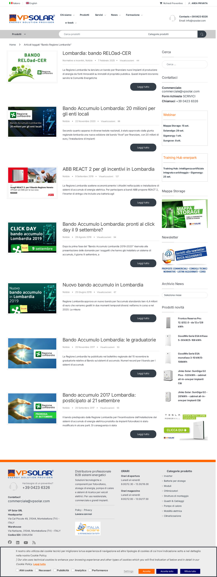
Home (12, 44)
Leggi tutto (143, 86)
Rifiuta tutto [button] (190, 571)
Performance (100, 570)
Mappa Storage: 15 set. (176, 125)
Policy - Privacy (83, 509)
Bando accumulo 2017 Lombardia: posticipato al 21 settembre (99, 398)
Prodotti (84, 14)
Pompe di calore (173, 505)
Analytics (80, 570)
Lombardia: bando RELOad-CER (97, 53)
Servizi (99, 14)
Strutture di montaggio (176, 495)
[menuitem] (14, 3)
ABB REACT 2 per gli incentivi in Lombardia (109, 169)
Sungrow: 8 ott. (172, 140)
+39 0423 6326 (187, 101)
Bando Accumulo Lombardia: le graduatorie (109, 340)
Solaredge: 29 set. (173, 130)
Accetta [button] (146, 571)
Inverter (168, 475)
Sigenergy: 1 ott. (172, 135)
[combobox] (102, 34)
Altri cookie (26, 570)
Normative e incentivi (73, 60)
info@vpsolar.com (196, 20)
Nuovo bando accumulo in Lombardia (103, 285)
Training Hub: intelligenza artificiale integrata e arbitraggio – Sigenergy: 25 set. (183, 172)
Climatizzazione (172, 515)
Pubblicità (63, 570)
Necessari (45, 570)
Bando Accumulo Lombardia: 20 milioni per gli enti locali (109, 111)
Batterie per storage (175, 480)
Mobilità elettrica (173, 510)
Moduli (167, 485)
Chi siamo (66, 14)
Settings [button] (128, 571)
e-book (69, 22)
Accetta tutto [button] (167, 571)
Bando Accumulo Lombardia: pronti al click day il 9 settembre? (108, 227)
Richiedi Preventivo (173, 3)
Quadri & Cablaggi (174, 501)
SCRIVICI (189, 96)
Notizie (89, 60)
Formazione (133, 14)
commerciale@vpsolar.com (181, 91)
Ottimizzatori (171, 490)
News (114, 14)
